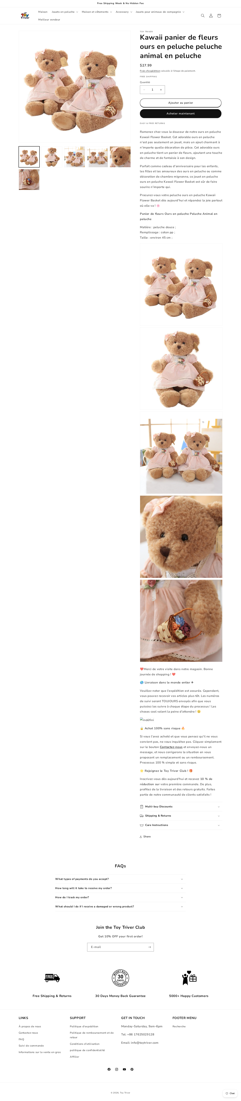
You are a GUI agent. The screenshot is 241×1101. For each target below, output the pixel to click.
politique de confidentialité (87, 1050)
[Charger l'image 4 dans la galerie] (97, 156)
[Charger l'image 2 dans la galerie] (51, 156)
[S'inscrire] (150, 947)
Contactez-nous (28, 1033)
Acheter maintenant (181, 113)
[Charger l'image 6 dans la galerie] (29, 179)
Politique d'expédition (84, 1026)
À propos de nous (30, 1026)
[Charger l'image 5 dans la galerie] (120, 156)
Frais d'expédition (150, 70)
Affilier (74, 1057)
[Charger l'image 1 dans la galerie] (29, 156)
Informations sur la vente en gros (40, 1052)
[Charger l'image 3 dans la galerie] (74, 156)
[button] (65, 12)
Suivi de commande (31, 1045)
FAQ (21, 1039)
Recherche (179, 1026)
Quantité (145, 82)
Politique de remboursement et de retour (92, 1035)
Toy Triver (125, 1092)
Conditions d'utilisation (84, 1044)
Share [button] (147, 836)
